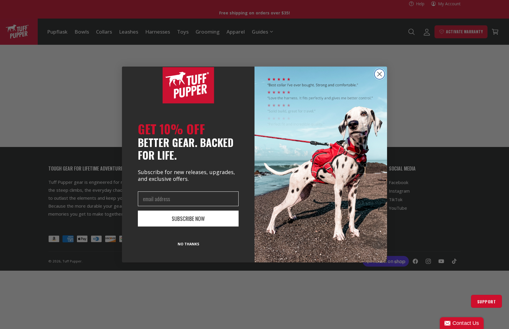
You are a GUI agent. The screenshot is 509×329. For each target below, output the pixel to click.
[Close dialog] (379, 74)
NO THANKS (188, 244)
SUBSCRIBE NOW (188, 218)
